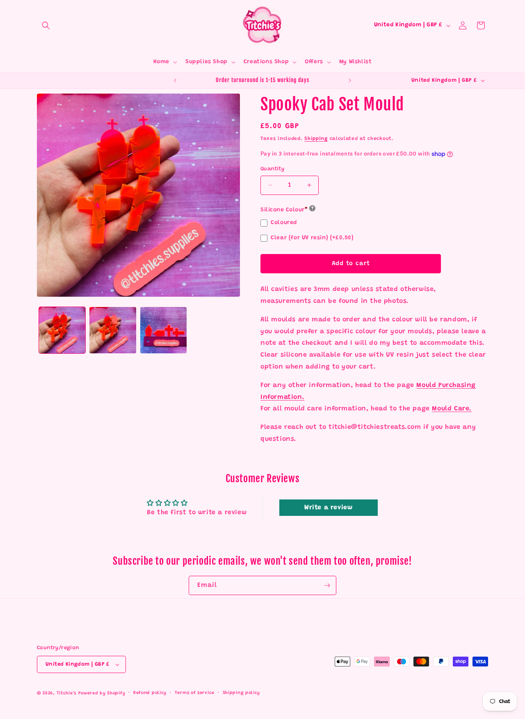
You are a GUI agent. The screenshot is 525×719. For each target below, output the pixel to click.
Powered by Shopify (102, 693)
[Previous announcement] (175, 80)
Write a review (328, 507)
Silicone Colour (284, 210)
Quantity (272, 169)
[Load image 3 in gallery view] (163, 330)
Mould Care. (452, 408)
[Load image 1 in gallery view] (62, 330)
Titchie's (66, 693)
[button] (46, 25)
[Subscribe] (327, 585)
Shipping (316, 138)
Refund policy (150, 693)
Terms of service (195, 693)
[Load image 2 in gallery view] (112, 330)
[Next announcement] (350, 80)
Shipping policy (241, 693)
